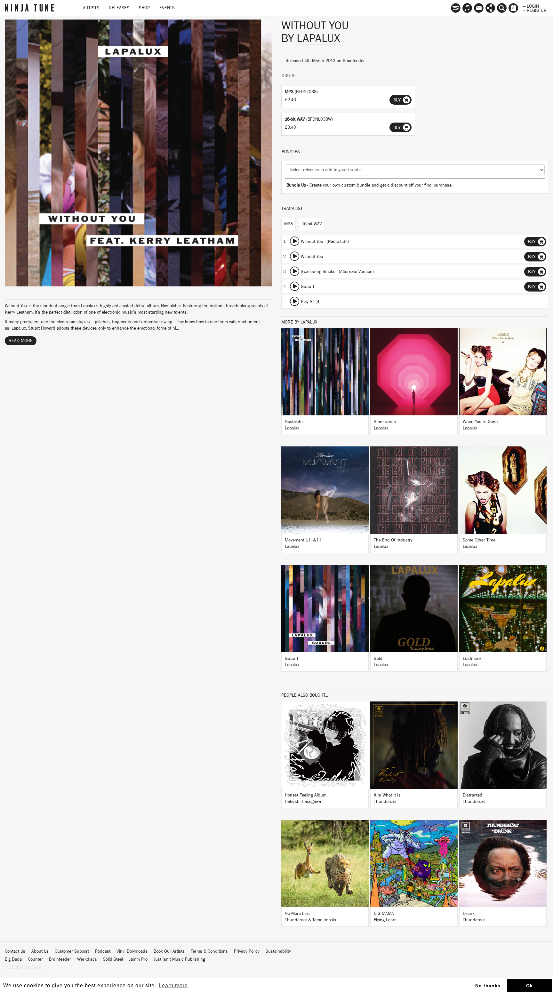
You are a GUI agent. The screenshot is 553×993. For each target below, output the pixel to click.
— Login (531, 5)
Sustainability (278, 951)
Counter (35, 959)
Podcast (102, 951)
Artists (91, 8)
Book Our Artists (169, 951)
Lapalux (318, 38)
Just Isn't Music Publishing (179, 959)
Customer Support (72, 951)
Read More (21, 341)
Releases (119, 8)
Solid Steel (113, 959)
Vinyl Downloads (132, 951)
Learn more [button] (173, 985)
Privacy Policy (247, 951)
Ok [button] (529, 985)
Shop (144, 8)
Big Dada (13, 959)
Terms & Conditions (209, 951)
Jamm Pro (138, 959)
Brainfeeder (354, 61)
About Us (40, 951)
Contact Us (15, 951)
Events (167, 8)
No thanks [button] (488, 985)
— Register (535, 10)
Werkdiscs (87, 959)
